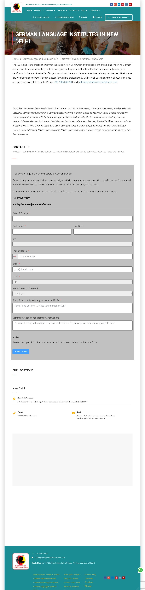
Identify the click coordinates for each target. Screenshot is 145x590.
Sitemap (88, 586)
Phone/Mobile (19, 251)
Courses (49, 10)
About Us (37, 10)
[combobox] (15, 256)
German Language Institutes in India (40, 59)
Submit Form (21, 351)
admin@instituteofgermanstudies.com (98, 82)
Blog (83, 10)
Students (73, 10)
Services (61, 10)
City (14, 239)
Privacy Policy (90, 575)
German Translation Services (44, 579)
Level (15, 276)
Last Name (78, 226)
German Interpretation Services (45, 583)
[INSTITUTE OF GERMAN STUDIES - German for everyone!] (17, 7)
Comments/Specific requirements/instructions (35, 317)
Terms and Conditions (89, 580)
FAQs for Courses (71, 579)
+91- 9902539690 (63, 82)
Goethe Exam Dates (72, 583)
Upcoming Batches (41, 17)
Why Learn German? (72, 575)
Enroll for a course (71, 587)
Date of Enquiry (20, 213)
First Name (18, 226)
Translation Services (119, 17)
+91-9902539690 (42, 554)
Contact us (94, 10)
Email (15, 263)
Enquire (84, 17)
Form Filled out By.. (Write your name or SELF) (35, 300)
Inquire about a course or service (46, 575)
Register (98, 17)
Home (29, 10)
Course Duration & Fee (65, 17)
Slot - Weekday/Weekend (25, 288)
